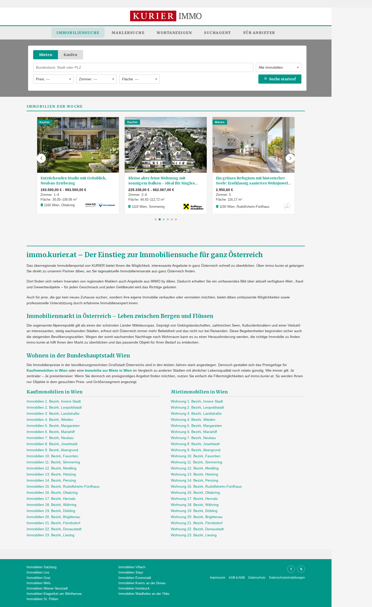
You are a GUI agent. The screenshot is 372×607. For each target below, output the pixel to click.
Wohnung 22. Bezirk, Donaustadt (197, 529)
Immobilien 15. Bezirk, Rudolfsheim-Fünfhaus (63, 486)
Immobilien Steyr (130, 572)
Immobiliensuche (77, 32)
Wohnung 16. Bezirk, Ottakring (195, 492)
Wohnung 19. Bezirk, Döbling (194, 511)
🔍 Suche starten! (280, 79)
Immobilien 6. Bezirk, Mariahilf (51, 432)
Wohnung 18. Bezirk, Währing (195, 505)
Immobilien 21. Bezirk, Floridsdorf (53, 523)
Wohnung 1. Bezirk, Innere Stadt (197, 401)
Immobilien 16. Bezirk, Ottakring (52, 492)
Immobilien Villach (131, 567)
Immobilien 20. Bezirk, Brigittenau (53, 517)
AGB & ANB (237, 577)
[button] (41, 158)
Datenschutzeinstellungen (287, 577)
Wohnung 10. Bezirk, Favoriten (195, 456)
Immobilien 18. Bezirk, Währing (51, 505)
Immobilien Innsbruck (134, 588)
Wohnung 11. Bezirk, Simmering (196, 462)
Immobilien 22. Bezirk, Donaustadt (54, 529)
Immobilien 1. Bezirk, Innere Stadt (54, 401)
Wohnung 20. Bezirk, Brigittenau (196, 517)
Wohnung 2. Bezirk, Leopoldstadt (197, 407)
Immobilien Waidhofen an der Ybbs (144, 594)
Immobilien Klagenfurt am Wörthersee (54, 594)
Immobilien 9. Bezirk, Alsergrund (52, 450)
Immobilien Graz (39, 578)
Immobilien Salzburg (41, 567)
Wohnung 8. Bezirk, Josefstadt (195, 444)
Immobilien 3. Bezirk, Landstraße (53, 413)
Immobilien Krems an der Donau (142, 583)
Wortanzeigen (174, 32)
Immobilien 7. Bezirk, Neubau (50, 438)
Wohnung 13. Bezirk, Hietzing (194, 474)
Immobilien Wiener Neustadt (47, 588)
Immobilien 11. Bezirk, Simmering (53, 462)
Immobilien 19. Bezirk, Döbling (51, 511)
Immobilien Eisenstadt (134, 578)
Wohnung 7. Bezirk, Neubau (193, 438)
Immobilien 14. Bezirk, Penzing (51, 480)
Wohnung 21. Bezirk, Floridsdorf (196, 523)
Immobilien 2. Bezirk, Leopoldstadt (54, 407)
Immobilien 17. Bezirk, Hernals (51, 499)
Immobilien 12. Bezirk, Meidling (51, 468)
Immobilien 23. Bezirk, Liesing (50, 535)
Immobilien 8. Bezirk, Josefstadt (52, 444)
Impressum (217, 577)
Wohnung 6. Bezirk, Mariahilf (194, 432)
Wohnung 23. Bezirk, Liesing (194, 535)
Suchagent (217, 32)
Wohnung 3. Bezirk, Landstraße (196, 413)
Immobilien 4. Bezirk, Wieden (50, 420)
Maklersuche (128, 32)
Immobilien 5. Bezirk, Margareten (53, 426)
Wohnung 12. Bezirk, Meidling (195, 468)
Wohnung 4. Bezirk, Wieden (193, 420)
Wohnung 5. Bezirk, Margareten (196, 426)
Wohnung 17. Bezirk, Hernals (194, 499)
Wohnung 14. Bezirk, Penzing (194, 480)
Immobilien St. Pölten (42, 599)
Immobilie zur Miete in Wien (108, 370)
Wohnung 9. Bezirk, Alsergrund (195, 450)
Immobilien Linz (38, 572)
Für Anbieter (259, 32)
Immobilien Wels (39, 583)
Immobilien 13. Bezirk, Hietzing (51, 474)
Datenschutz (256, 577)
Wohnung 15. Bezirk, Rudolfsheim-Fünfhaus (206, 486)
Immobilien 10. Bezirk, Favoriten (52, 456)
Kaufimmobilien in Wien (47, 370)
